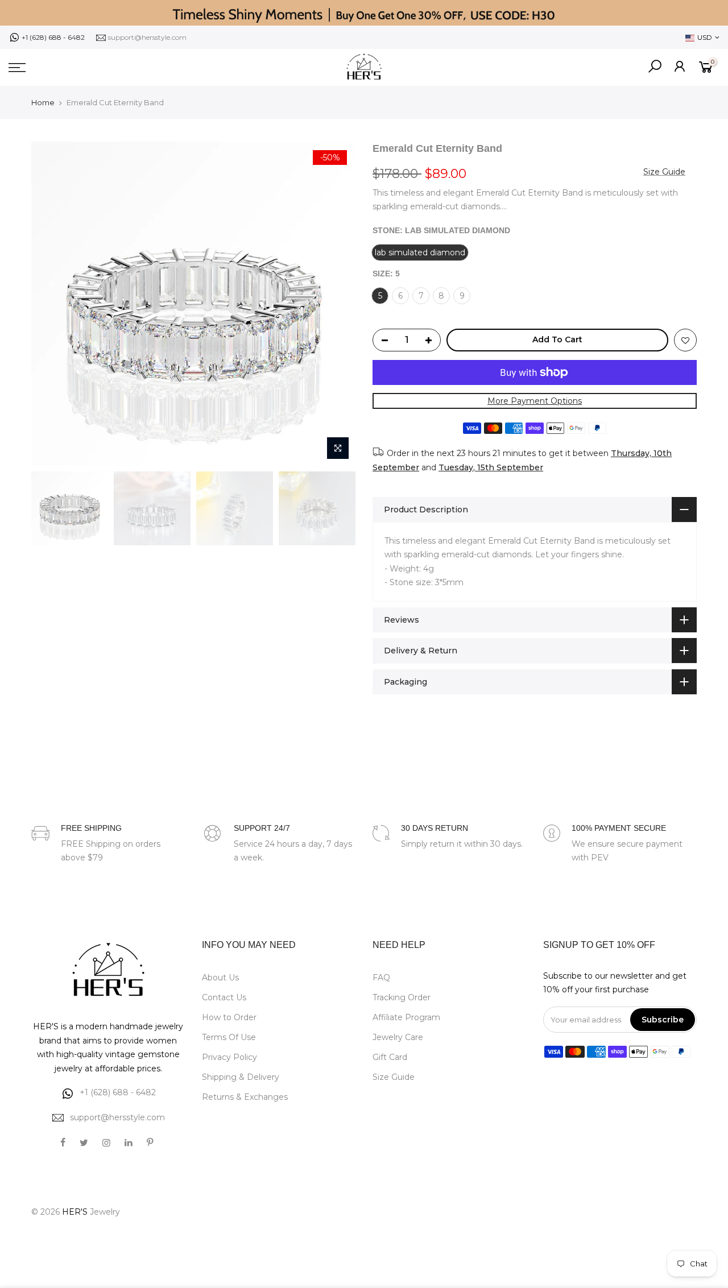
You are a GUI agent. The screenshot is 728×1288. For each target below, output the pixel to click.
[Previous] (51, 304)
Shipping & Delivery (240, 1077)
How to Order (229, 1017)
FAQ (381, 977)
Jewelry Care (398, 1037)
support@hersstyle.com (147, 37)
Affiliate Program (406, 1017)
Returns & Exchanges (245, 1097)
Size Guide (664, 172)
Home (43, 102)
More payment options (534, 401)
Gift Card (390, 1057)
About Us (220, 977)
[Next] (336, 304)
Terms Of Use (229, 1037)
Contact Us (224, 997)
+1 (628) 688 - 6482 (53, 37)
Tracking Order (402, 997)
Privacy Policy (229, 1057)
